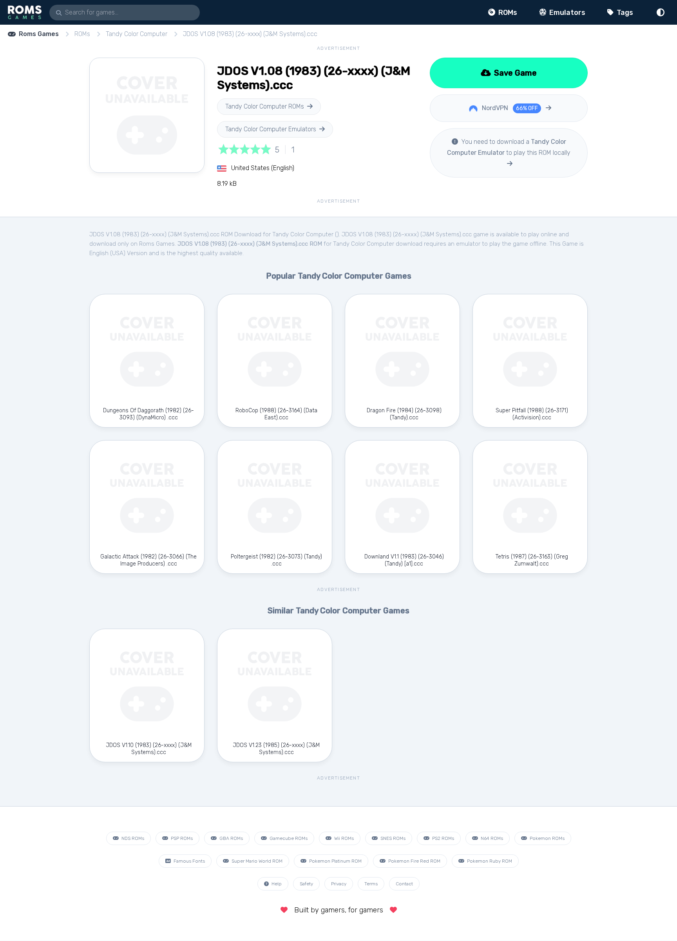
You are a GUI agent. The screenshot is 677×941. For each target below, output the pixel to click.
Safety (306, 884)
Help (276, 884)
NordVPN (509, 108)
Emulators (566, 12)
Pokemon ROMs (547, 838)
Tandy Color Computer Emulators (270, 129)
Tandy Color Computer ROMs (264, 106)
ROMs (507, 12)
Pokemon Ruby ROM (489, 861)
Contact (404, 884)
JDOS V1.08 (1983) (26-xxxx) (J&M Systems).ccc (250, 34)
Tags (624, 12)
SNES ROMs (392, 838)
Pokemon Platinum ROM (335, 861)
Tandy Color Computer (136, 34)
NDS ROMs (132, 838)
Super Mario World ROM (256, 861)
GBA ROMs (230, 838)
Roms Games (39, 34)
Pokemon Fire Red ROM (413, 861)
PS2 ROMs (442, 838)
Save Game (514, 73)
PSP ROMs (181, 838)
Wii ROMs (343, 838)
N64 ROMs (491, 838)
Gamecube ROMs (288, 838)
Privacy (338, 884)
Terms (371, 884)
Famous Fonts (188, 861)
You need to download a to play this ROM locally (508, 147)
